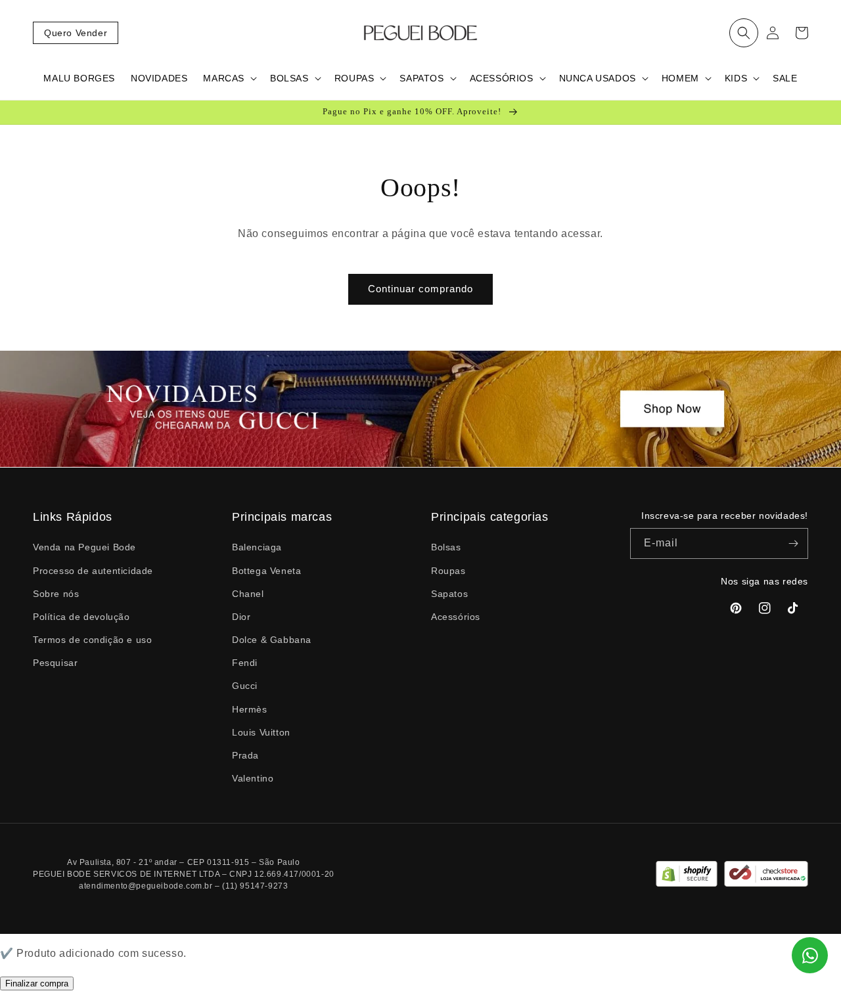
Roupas (448, 570)
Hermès (249, 709)
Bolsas (446, 547)
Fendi (245, 662)
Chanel (248, 593)
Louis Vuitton (261, 732)
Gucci (245, 685)
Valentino (252, 778)
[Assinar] (793, 543)
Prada (245, 755)
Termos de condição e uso (92, 639)
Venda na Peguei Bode (84, 547)
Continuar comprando (420, 288)
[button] (743, 32)
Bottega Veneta (266, 570)
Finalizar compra (36, 983)
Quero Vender (75, 33)
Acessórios (455, 616)
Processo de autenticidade (93, 570)
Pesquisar (55, 662)
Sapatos (449, 593)
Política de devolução (81, 616)
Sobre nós (56, 593)
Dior (241, 616)
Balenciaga (257, 547)
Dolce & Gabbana (271, 639)
